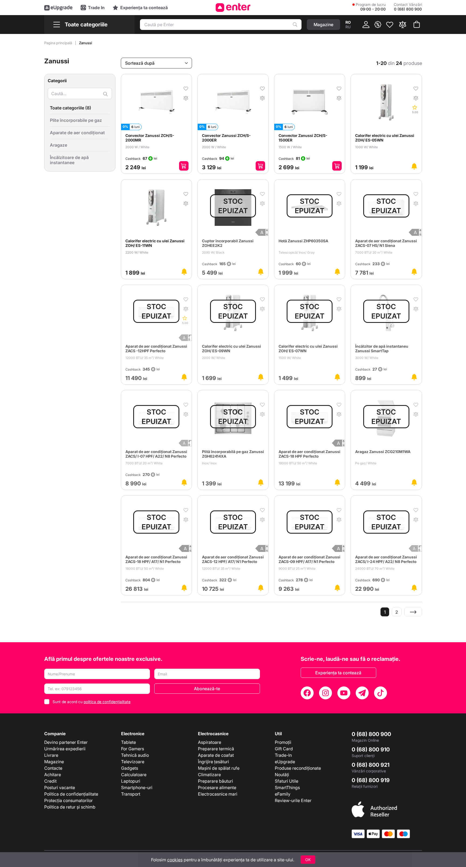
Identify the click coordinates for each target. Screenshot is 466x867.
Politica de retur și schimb (69, 807)
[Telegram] (362, 692)
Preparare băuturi (215, 781)
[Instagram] (325, 692)
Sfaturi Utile (286, 781)
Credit (50, 781)
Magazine (54, 761)
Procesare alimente (217, 787)
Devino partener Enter (66, 742)
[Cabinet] (366, 24)
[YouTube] (343, 692)
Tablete (128, 742)
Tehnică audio (135, 755)
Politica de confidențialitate (71, 794)
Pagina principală (58, 43)
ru (348, 27)
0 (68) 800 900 (371, 734)
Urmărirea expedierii (64, 748)
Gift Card (284, 748)
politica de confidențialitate (107, 701)
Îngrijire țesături (213, 761)
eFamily (282, 794)
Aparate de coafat (216, 755)
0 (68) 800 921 (370, 765)
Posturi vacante (59, 787)
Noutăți (282, 774)
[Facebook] (307, 692)
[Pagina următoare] (413, 611)
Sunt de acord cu (92, 701)
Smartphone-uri (136, 787)
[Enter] (233, 7)
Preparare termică (216, 748)
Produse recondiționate (298, 768)
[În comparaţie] (185, 97)
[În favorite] (185, 88)
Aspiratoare (209, 742)
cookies (175, 859)
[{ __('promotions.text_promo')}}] (378, 24)
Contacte (53, 768)
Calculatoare (133, 774)
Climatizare (209, 774)
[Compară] (402, 24)
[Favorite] (389, 24)
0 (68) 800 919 (371, 780)
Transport (130, 794)
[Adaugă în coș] (184, 166)
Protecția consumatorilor (68, 800)
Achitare (52, 774)
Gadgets (129, 768)
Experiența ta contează (338, 672)
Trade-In (283, 755)
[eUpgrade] (58, 7)
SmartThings (287, 787)
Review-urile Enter (293, 800)
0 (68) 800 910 (371, 749)
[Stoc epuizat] (414, 166)
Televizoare (132, 761)
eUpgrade (285, 761)
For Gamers (132, 748)
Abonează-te (207, 688)
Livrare (51, 755)
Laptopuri (130, 781)
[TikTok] (380, 692)
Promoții (283, 742)
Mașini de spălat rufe (218, 768)
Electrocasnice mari (217, 794)
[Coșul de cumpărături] (416, 24)
